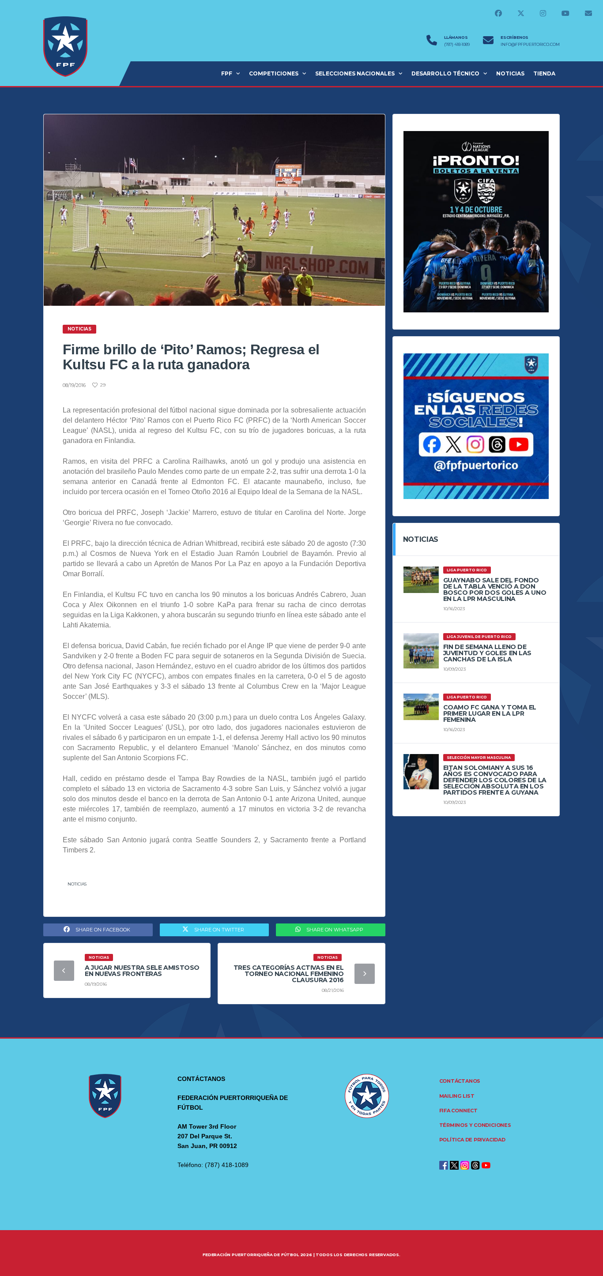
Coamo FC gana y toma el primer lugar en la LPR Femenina (489, 713)
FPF (226, 73)
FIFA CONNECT (458, 1110)
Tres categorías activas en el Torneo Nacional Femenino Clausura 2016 (289, 974)
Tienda (544, 73)
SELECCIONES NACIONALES (355, 73)
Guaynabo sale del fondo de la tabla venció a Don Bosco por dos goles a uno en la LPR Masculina (494, 589)
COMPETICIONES (273, 73)
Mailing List (457, 1096)
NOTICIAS (510, 73)
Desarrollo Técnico (445, 73)
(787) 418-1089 (457, 44)
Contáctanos (460, 1081)
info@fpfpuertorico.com (530, 44)
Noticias (77, 884)
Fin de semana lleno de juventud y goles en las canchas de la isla (487, 653)
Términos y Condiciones (475, 1125)
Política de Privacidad (472, 1140)
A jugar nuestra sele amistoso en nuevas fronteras (142, 971)
